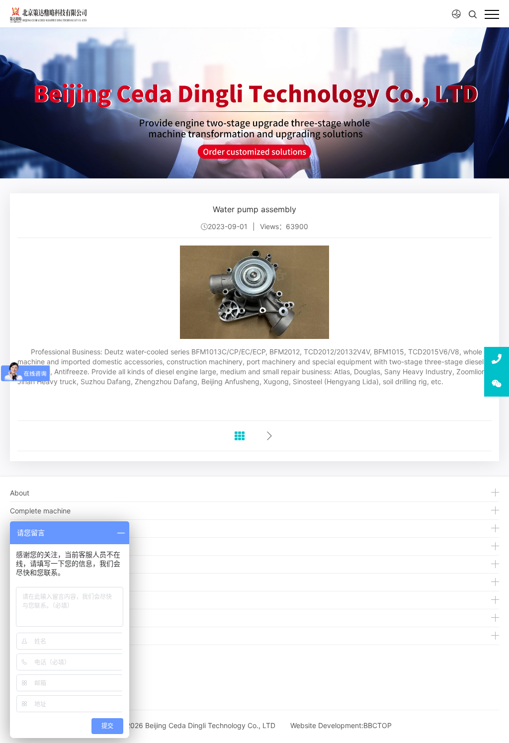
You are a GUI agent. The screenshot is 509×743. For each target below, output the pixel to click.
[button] (456, 14)
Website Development (325, 725)
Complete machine (40, 510)
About (19, 493)
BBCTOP (377, 725)
